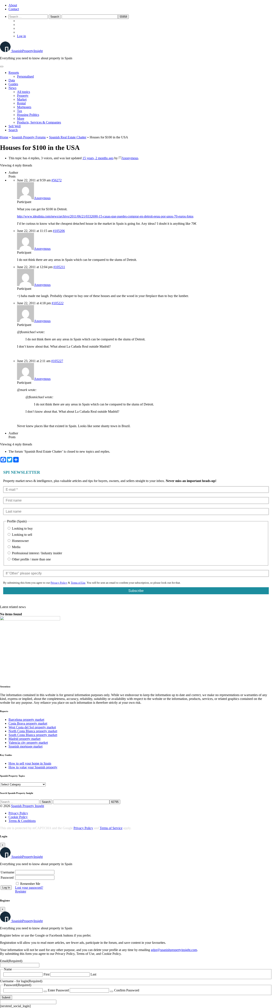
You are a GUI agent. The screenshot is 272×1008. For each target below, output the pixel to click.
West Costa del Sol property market (32, 727)
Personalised (25, 76)
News (12, 88)
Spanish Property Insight (27, 806)
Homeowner (20, 541)
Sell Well (14, 126)
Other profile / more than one (31, 559)
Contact (13, 9)
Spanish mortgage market (25, 746)
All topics (23, 92)
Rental (21, 103)
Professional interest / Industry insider (36, 553)
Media (15, 547)
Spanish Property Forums (29, 137)
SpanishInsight (27, 51)
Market (22, 99)
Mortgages (24, 107)
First (47, 974)
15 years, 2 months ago (97, 158)
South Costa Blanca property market (32, 735)
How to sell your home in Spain (29, 763)
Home (4, 137)
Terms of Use (78, 582)
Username (7, 872)
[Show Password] (45, 991)
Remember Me (30, 884)
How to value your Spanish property (32, 767)
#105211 (59, 267)
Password (7, 877)
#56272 (56, 180)
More (20, 118)
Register (20, 891)
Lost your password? (29, 887)
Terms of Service (111, 828)
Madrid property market (24, 739)
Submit (6, 997)
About (12, 5)
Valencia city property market (28, 742)
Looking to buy (22, 528)
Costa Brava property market (27, 723)
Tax (19, 111)
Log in (21, 36)
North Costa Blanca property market (32, 731)
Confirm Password (126, 990)
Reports (13, 72)
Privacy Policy (59, 582)
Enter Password (58, 990)
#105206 (59, 231)
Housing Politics (28, 115)
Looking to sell (21, 534)
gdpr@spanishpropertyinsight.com (174, 950)
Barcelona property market (26, 719)
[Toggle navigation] (1, 66)
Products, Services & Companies (39, 122)
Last (93, 974)
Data (11, 80)
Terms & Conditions (22, 821)
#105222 (58, 303)
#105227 (57, 361)
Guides (13, 84)
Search (13, 130)
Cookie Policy (18, 817)
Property (22, 95)
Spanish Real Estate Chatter (67, 137)
